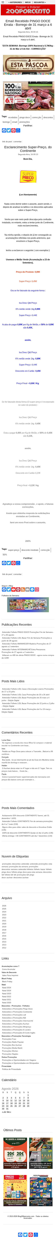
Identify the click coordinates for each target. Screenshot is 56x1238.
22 (28, 1103)
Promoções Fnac (9, 1039)
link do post (7, 141)
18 (11, 1103)
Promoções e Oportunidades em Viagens (19, 1060)
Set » (9, 1112)
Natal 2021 (6, 1000)
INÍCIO (28, 2)
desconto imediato (29, 550)
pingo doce (25, 117)
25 (11, 1106)
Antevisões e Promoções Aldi (14, 1018)
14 (24, 1101)
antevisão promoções (39, 864)
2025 (4, 909)
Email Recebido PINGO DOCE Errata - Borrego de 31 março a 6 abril (28, 24)
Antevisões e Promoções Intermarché (17, 1021)
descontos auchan (21, 877)
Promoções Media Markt (12, 1048)
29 (28, 1106)
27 (20, 1106)
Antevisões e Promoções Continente (17, 1012)
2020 (4, 924)
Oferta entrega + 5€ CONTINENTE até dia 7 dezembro (27, 836)
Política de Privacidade (11, 1069)
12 (16, 1101)
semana (14, 869)
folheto (37, 869)
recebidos (12, 117)
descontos (48, 117)
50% (5, 555)
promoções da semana (18, 867)
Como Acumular (8, 969)
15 (28, 1101)
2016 (4, 936)
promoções (24, 122)
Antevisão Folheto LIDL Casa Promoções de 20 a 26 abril (25, 695)
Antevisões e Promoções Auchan (15, 1024)
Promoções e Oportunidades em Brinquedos (20, 1063)
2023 (4, 915)
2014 (4, 942)
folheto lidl (9, 875)
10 (7, 1101)
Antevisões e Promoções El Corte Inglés (18, 1033)
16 (3, 1103)
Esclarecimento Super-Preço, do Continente (28, 149)
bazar (43, 869)
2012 (4, 948)
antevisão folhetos (25, 869)
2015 (4, 939)
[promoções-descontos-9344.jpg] (28, 65)
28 (24, 1106)
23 (3, 1106)
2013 (4, 945)
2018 (4, 930)
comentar (17, 141)
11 (11, 1101)
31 (7, 1109)
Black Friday (7, 981)
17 (7, 1103)
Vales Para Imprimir (10, 975)
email (14, 122)
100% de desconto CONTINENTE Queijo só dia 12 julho (27, 833)
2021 (4, 921)
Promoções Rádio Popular (13, 1042)
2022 (4, 918)
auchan (10, 877)
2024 (4, 912)
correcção (36, 117)
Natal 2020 (6, 1003)
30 (3, 1109)
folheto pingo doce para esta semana (27, 872)
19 (16, 1103)
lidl (15, 875)
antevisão (25, 864)
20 (20, 1103)
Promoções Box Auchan (12, 1045)
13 (20, 1101)
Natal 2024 (6, 988)
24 (7, 1106)
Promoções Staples (10, 1054)
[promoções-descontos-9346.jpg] (28, 96)
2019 (4, 927)
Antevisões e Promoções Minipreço (16, 1027)
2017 (4, 933)
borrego (6, 122)
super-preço (13, 550)
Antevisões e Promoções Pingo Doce (17, 1009)
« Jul (4, 1112)
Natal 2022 (6, 997)
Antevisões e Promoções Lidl (14, 1015)
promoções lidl (23, 875)
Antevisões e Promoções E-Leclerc (16, 1030)
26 (16, 1106)
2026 (4, 906)
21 (24, 1103)
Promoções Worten (10, 1051)
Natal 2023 (6, 994)
